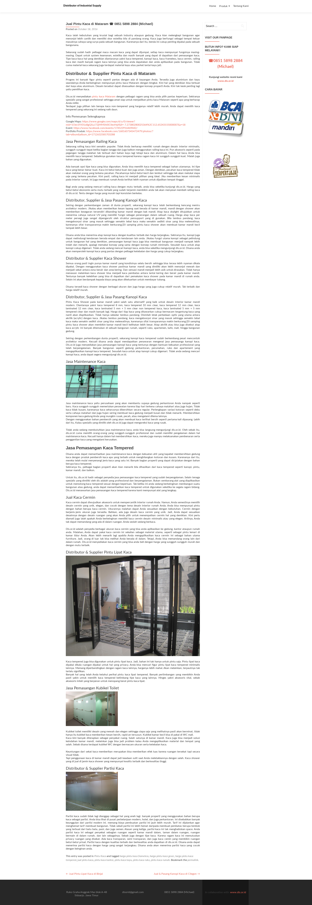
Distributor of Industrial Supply (82, 5)
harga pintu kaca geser (162, 856)
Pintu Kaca (100, 856)
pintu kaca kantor (104, 860)
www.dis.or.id (226, 81)
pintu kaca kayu (123, 860)
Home (212, 6)
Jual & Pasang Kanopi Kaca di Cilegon (177, 874)
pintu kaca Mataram (103, 96)
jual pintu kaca (85, 860)
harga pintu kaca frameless (134, 856)
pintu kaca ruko (141, 860)
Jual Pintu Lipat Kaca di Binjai (84, 874)
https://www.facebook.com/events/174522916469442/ (105, 128)
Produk (223, 6)
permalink (193, 860)
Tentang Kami (241, 6)
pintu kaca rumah (160, 860)
